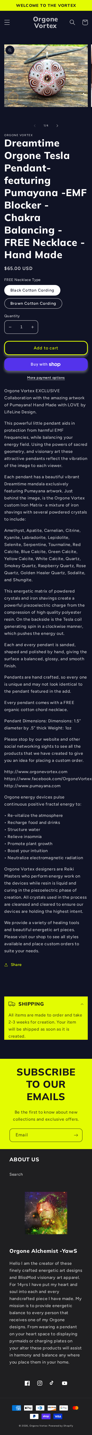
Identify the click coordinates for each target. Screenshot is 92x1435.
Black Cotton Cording (32, 290)
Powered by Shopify (61, 1425)
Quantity (12, 316)
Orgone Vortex (38, 1425)
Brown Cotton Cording (33, 303)
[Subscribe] (76, 1135)
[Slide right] (57, 125)
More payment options (46, 378)
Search (16, 1174)
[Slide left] (34, 125)
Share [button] (16, 964)
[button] (7, 22)
